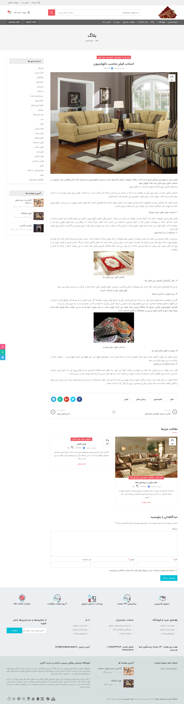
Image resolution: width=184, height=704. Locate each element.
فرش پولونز (39, 137)
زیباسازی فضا (134, 477)
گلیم (42, 165)
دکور (172, 399)
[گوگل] (66, 399)
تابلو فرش (117, 57)
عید (42, 119)
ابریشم (41, 68)
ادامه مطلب (146, 502)
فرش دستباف (38, 142)
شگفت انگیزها (31, 22)
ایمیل (131, 559)
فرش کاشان (76, 439)
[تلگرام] (53, 399)
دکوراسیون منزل (107, 57)
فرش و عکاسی (38, 161)
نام (175, 559)
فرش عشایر (39, 147)
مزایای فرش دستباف (35, 170)
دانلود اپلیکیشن (14, 22)
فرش (99, 57)
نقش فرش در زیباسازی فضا (146, 482)
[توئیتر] (73, 399)
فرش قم (40, 151)
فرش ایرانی (39, 128)
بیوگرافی (151, 477)
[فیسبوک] (79, 399)
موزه (42, 175)
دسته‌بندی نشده (37, 96)
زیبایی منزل (141, 399)
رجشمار (41, 110)
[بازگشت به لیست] (114, 412)
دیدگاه (174, 528)
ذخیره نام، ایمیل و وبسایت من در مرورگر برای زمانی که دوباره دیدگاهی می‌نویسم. (141, 570)
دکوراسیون (158, 399)
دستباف (40, 91)
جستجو (51, 12)
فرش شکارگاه (26, 213)
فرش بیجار (39, 133)
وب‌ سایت (87, 559)
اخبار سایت (89, 40)
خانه (97, 41)
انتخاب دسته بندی (66, 12)
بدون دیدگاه (17, 206)
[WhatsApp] (60, 399)
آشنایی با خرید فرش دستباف (23, 201)
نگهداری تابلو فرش (36, 179)
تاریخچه (40, 86)
